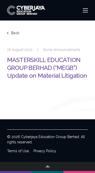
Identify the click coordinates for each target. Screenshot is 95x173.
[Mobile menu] (85, 10)
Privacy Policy (44, 151)
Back (15, 33)
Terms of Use (18, 151)
